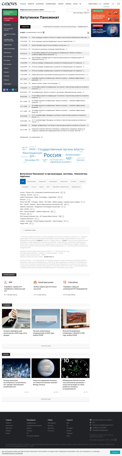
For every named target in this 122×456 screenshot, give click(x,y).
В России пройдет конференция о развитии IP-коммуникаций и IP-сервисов (57, 63)
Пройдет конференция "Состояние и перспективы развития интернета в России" (59, 125)
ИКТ (23, 181)
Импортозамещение (9, 48)
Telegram (70, 433)
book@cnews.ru (83, 27)
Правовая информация (100, 430)
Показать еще (46, 346)
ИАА (48, 187)
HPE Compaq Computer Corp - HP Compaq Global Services (38, 216)
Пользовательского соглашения (12, 453)
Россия (52, 154)
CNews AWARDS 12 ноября (8, 19)
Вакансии (51, 428)
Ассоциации (53, 181)
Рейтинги (6, 80)
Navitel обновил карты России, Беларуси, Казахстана (49, 45)
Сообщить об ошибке (99, 427)
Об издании (52, 423)
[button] (113, 4)
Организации (31, 181)
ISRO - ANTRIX (24, 209)
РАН (24, 162)
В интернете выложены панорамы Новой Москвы (48, 49)
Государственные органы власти (60, 149)
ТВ (80, 4)
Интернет (6, 72)
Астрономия (72, 154)
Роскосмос (32, 146)
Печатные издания (33, 436)
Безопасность (7, 52)
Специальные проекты (34, 425)
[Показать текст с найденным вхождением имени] (43, 32)
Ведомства (42, 181)
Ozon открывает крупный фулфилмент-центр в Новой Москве (52, 41)
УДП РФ (24, 147)
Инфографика (7, 84)
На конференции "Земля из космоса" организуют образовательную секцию (57, 92)
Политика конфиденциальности (102, 425)
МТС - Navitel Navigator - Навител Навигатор (34, 211)
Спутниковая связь (56, 160)
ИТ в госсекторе (8, 56)
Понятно (115, 452)
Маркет (29, 428)
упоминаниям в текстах (34, 32)
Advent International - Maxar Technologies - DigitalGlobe (38, 197)
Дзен (68, 436)
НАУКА (75, 4)
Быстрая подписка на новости (102, 420)
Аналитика (40, 4)
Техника (29, 431)
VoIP (45, 159)
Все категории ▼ (81, 13)
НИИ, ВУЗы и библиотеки (61, 187)
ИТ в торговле (7, 64)
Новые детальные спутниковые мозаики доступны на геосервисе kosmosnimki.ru (58, 74)
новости (39, 240)
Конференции (31, 423)
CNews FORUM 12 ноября (8, 13)
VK (67, 425)
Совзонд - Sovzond (26, 195)
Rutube (69, 431)
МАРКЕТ (61, 4)
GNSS (32, 149)
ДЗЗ (32, 156)
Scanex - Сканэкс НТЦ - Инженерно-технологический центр (39, 192)
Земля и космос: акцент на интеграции (45, 83)
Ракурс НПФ (24, 223)
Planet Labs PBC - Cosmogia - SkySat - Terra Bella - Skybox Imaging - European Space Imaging (50, 202)
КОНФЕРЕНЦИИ (51, 4)
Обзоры (8, 431)
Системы (73, 181)
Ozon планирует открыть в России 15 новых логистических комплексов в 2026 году (59, 37)
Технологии (64, 181)
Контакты (51, 431)
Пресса (41, 187)
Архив (8, 433)
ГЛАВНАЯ (23, 4)
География (25, 187)
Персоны (82, 181)
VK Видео (70, 428)
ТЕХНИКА (68, 4)
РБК (44, 162)
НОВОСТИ (31, 4)
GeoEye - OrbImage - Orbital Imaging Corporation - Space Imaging (41, 221)
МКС (81, 151)
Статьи (34, 187)
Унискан (80, 160)
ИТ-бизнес (6, 76)
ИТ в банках (7, 60)
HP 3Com (23, 214)
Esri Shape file (24, 156)
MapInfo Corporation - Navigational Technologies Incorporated (40, 207)
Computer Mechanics (27, 219)
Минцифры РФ (32, 160)
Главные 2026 (9, 34)
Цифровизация (8, 44)
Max (68, 423)
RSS (93, 422)
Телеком (6, 68)
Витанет (23, 199)
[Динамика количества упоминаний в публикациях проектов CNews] (88, 32)
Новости (8, 423)
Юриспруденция (32, 152)
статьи (64, 240)
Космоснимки (80, 158)
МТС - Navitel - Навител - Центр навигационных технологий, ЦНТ (41, 204)
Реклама (50, 425)
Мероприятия (76, 187)
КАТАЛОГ (106, 4)
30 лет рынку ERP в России (8, 29)
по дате (22, 32)
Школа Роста (7, 24)
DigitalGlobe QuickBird (60, 162)
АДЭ (68, 158)
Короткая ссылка (30, 230)
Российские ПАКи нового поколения (9, 40)
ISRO (24, 149)
